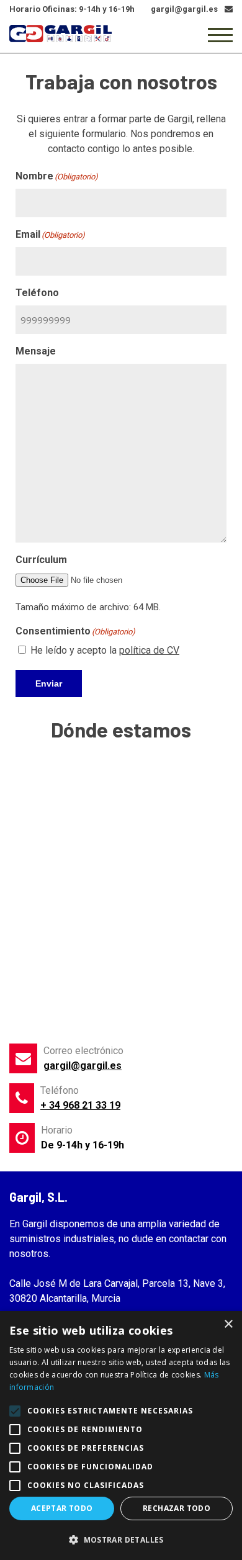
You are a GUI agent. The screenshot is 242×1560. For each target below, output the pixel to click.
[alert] (121, 1435)
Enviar (48, 683)
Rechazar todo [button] (176, 1508)
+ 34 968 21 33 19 (80, 1105)
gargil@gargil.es (82, 1065)
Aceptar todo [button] (62, 1508)
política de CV (149, 650)
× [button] (228, 1324)
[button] (121, 1539)
